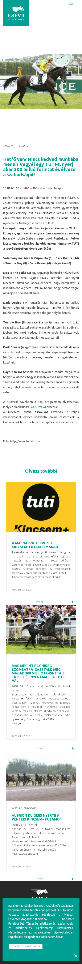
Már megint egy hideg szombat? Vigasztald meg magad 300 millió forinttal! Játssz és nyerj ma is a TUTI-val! (38, 673)
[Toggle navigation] (71, 3)
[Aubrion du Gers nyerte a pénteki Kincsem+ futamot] (41, 776)
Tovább (39, 602)
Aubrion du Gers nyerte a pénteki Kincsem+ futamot (37, 817)
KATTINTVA (38, 407)
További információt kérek (25, 946)
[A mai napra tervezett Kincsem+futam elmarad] (41, 507)
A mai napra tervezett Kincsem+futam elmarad (35, 545)
